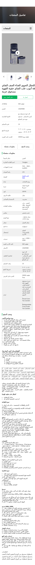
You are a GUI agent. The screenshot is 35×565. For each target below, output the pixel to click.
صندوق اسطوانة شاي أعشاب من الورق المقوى (17, 556)
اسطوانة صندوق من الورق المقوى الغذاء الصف (17, 554)
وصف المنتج (25, 146)
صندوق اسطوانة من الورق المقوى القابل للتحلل (17, 559)
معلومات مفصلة (9, 146)
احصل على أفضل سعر (10, 97)
